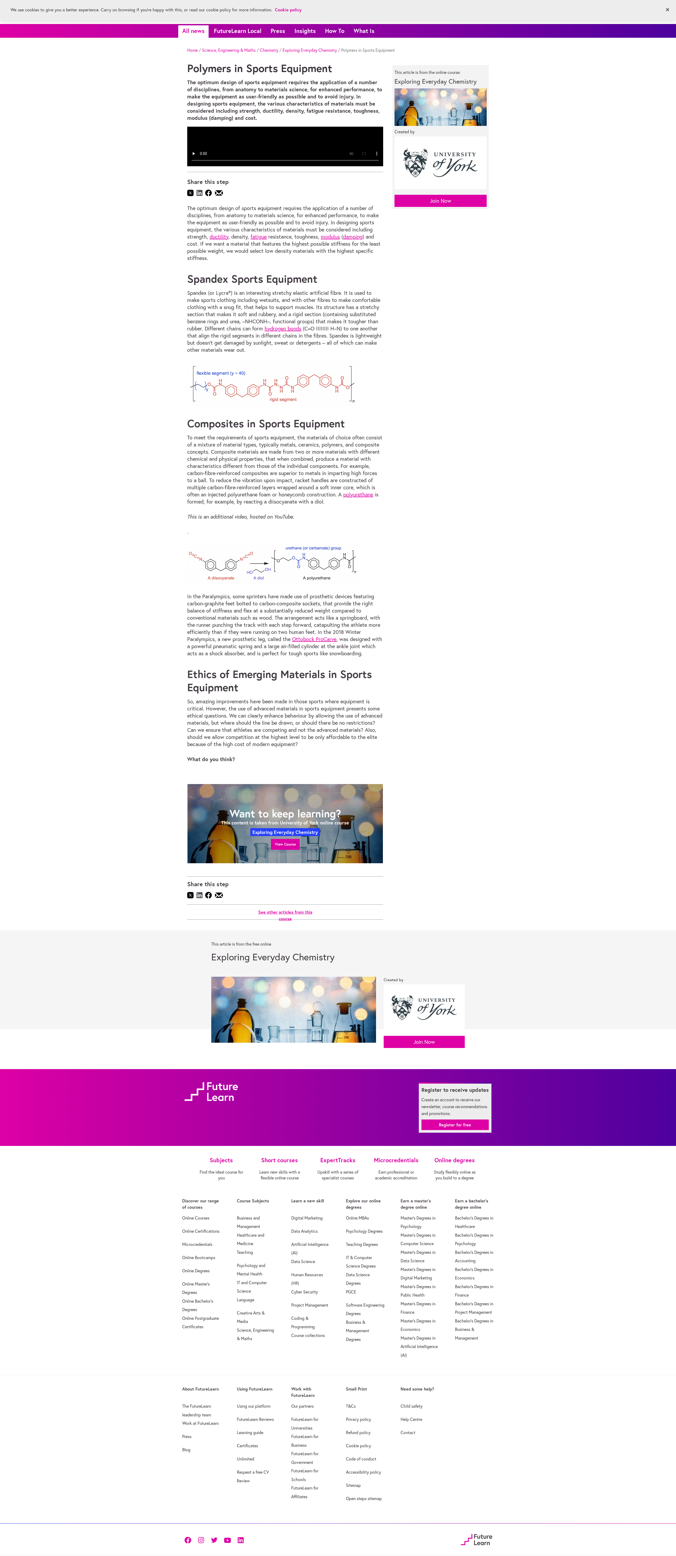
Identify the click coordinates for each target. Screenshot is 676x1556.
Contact (408, 1432)
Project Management (309, 1305)
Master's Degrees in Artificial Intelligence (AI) (419, 1346)
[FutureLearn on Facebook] (189, 1539)
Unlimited (245, 1459)
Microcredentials (197, 1244)
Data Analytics (304, 1231)
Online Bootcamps (198, 1257)
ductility (219, 236)
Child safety (411, 1406)
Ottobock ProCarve (314, 639)
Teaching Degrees (362, 1244)
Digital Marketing (307, 1218)
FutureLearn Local (237, 31)
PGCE (351, 1291)
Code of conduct (361, 1459)
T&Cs (351, 1406)
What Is (364, 31)
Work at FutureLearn (200, 1423)
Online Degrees (196, 1270)
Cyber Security (304, 1291)
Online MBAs (357, 1218)
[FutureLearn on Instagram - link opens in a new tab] (201, 1539)
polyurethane (358, 494)
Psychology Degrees (364, 1231)
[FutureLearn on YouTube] (227, 1539)
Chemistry (269, 50)
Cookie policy (358, 1445)
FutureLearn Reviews (255, 1419)
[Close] (667, 10)
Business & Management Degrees (357, 1331)
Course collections (308, 1335)
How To (334, 31)
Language (245, 1299)
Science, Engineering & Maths (229, 50)
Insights (305, 31)
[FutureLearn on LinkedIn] (240, 1539)
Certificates (247, 1445)
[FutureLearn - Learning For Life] (476, 1539)
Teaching (245, 1252)
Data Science (303, 1261)
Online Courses (195, 1218)
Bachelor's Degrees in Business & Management (474, 1329)
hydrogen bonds (283, 328)
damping (353, 236)
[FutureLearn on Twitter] (214, 1539)
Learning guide (250, 1432)
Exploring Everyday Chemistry (310, 50)
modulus (330, 236)
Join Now (440, 200)
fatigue (259, 236)
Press (278, 31)
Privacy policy (358, 1419)
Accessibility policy (363, 1472)
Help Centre (411, 1419)
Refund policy (358, 1432)
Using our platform (253, 1406)
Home (192, 50)
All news (193, 31)
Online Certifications (200, 1231)
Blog (186, 1449)
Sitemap (353, 1485)
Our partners (302, 1406)
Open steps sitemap (364, 1498)
